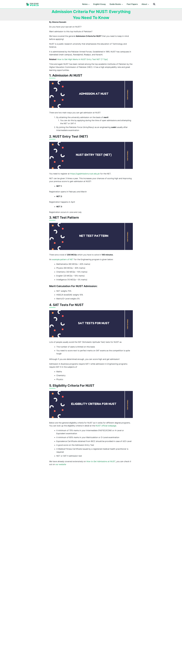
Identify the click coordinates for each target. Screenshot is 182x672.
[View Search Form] (154, 4)
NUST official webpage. (106, 426)
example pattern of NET (63, 259)
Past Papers (132, 4)
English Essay (99, 4)
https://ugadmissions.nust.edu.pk (85, 174)
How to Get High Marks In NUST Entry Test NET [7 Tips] (82, 59)
